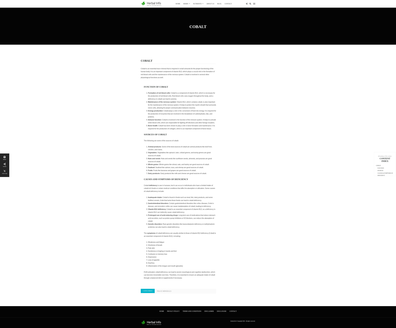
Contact (228, 4)
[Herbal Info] (151, 4)
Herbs (185, 4)
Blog (219, 4)
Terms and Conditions (192, 311)
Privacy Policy (173, 311)
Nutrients (197, 4)
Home (178, 4)
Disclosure (221, 311)
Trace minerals (164, 291)
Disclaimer (209, 311)
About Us (210, 4)
